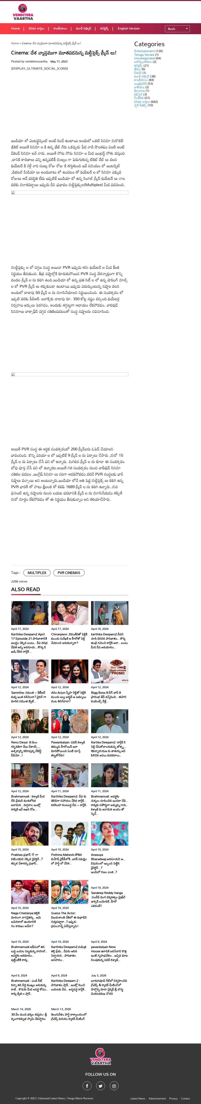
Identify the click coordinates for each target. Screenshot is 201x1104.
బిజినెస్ (138, 73)
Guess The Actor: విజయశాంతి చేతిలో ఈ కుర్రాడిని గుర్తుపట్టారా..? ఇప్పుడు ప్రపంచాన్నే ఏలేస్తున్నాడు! (69, 919)
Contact (185, 1098)
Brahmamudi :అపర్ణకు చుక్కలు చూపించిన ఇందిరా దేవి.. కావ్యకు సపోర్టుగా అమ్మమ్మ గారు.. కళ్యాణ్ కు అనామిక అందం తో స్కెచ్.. (109, 805)
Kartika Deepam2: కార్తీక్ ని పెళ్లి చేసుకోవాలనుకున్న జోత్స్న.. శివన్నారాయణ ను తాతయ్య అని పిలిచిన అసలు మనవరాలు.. (108, 748)
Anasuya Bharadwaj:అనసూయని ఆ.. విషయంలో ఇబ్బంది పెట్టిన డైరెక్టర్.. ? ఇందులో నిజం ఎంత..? (108, 863)
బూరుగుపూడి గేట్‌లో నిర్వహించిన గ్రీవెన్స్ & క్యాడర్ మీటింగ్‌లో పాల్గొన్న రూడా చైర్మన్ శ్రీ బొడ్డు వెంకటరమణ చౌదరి (109, 987)
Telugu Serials (144, 54)
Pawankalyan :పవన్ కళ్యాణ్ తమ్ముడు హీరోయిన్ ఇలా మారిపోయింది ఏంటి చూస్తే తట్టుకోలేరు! (68, 748)
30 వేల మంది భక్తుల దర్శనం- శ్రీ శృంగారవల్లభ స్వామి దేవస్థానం (29, 1016)
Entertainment (144, 51)
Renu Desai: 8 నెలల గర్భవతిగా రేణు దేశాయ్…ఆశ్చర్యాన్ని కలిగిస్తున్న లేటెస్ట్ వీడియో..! (26, 748)
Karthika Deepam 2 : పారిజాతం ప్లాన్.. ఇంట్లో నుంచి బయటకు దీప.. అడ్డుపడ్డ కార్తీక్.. (68, 984)
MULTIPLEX (37, 572)
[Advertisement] (128, 12)
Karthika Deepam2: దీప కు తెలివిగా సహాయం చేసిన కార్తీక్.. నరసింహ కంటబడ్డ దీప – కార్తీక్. (69, 800)
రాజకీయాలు (60, 28)
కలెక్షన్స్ (104, 28)
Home (15, 28)
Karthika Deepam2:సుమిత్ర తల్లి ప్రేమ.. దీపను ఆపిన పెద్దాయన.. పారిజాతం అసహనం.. (68, 953)
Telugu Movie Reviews (80, 1098)
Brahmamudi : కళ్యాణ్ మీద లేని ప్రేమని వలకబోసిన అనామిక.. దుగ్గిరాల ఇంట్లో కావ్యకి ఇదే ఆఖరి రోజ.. (28, 802)
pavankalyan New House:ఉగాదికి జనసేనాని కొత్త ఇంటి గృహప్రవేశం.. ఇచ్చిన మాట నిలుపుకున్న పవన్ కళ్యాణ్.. (109, 953)
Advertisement (157, 1098)
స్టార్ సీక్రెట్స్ (140, 105)
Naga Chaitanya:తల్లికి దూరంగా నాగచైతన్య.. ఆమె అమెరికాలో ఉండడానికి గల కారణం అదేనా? (26, 919)
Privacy (173, 1098)
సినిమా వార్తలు (37, 28)
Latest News (138, 1098)
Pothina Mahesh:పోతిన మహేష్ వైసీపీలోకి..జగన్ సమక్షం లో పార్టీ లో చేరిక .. (69, 858)
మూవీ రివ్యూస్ (83, 28)
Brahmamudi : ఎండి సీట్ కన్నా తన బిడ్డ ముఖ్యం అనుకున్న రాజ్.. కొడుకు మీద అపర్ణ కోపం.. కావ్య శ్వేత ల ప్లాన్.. (29, 987)
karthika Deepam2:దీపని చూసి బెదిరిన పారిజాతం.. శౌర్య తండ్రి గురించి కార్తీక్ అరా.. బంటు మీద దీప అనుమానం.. (109, 640)
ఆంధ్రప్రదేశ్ (140, 83)
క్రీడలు (137, 69)
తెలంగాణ (139, 90)
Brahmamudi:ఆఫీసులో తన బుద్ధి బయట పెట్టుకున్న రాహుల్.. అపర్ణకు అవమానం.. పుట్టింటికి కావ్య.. (29, 953)
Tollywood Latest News (52, 1098)
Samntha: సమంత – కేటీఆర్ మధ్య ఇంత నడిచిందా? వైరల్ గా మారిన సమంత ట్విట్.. (28, 696)
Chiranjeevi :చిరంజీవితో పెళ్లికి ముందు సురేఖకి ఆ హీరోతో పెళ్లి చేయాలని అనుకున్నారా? (69, 638)
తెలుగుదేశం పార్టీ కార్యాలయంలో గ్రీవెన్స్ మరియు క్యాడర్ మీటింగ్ (69, 1016)
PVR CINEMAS (69, 572)
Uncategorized (144, 58)
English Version (129, 28)
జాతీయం (139, 87)
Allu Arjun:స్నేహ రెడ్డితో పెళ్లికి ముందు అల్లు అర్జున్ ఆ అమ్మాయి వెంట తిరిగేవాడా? (68, 696)
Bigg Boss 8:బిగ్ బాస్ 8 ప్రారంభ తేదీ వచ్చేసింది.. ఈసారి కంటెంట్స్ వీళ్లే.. (108, 696)
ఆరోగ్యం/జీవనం (143, 62)
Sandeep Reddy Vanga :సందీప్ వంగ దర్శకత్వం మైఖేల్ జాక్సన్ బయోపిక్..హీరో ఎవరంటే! (108, 899)
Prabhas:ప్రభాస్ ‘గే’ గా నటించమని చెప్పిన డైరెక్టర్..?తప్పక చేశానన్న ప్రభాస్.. (27, 858)
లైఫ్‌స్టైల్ (138, 94)
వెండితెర (139, 98)
